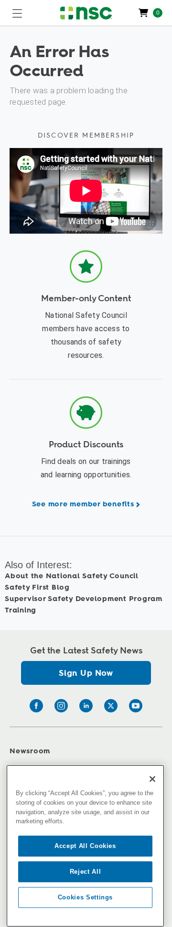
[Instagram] (61, 705)
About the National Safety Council (72, 576)
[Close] (152, 779)
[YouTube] (135, 705)
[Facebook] (36, 705)
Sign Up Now (86, 673)
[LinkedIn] (86, 705)
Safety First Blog (37, 587)
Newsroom (30, 751)
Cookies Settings (85, 897)
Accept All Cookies (85, 845)
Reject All (85, 871)
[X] (111, 705)
